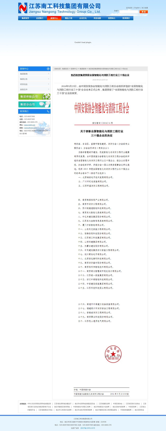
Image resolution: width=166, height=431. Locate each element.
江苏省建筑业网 (104, 404)
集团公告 (23, 79)
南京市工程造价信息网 (63, 410)
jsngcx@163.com (30, 128)
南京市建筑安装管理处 (62, 407)
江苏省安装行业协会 (133, 404)
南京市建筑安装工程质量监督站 (106, 410)
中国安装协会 (117, 404)
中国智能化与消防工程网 (81, 407)
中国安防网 (132, 407)
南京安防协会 (139, 410)
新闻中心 (54, 18)
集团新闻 (23, 74)
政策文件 (23, 89)
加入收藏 (145, 8)
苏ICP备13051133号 (88, 428)
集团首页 (25, 18)
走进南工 (39, 18)
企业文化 (83, 18)
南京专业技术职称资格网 (83, 410)
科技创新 (97, 18)
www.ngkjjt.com (29, 125)
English (137, 8)
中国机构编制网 (125, 410)
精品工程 (68, 18)
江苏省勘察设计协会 (46, 410)
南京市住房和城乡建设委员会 (85, 404)
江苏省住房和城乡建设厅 (62, 404)
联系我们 (126, 18)
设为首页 (129, 8)
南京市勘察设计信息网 (101, 407)
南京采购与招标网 (119, 407)
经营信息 (23, 84)
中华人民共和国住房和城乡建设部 (39, 404)
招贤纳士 (111, 18)
